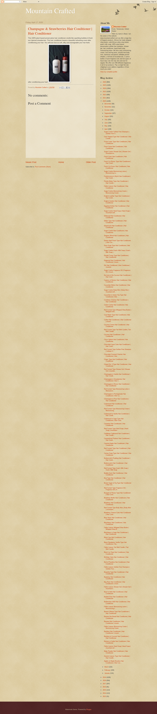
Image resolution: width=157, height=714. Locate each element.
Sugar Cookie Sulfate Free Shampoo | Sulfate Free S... (116, 132)
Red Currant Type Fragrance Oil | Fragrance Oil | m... (115, 489)
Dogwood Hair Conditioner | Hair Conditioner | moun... (114, 261)
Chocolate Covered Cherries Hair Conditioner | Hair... (115, 355)
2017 (104, 683)
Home (61, 162)
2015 (104, 690)
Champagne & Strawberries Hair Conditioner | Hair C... (114, 380)
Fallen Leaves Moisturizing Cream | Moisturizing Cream (115, 627)
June (106, 123)
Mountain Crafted (50, 10)
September (108, 113)
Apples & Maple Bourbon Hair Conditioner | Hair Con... (114, 662)
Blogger (88, 709)
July (106, 119)
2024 (104, 88)
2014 (104, 693)
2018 (104, 680)
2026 (104, 82)
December (108, 104)
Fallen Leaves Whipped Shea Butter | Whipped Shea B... (116, 528)
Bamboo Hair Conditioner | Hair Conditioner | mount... (114, 632)
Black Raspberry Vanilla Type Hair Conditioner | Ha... (115, 543)
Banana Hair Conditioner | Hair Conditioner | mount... (114, 622)
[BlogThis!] (62, 87)
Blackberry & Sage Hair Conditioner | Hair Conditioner (116, 533)
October (107, 110)
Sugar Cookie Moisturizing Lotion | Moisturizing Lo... (115, 172)
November (108, 107)
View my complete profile (108, 72)
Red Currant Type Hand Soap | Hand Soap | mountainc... (116, 429)
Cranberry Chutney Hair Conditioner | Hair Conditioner (116, 300)
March (106, 667)
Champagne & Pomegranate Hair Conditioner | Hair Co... (115, 394)
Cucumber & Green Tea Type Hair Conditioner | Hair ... (115, 296)
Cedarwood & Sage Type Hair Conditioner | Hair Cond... (114, 419)
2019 (104, 677)
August (107, 116)
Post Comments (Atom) (43, 167)
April (106, 129)
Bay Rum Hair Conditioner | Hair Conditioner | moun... (114, 583)
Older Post (91, 162)
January (107, 673)
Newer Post (31, 162)
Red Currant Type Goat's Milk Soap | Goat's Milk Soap (116, 469)
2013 (104, 696)
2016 (104, 687)
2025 (104, 85)
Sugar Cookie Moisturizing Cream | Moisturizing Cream (115, 192)
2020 (104, 101)
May (106, 126)
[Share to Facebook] (67, 87)
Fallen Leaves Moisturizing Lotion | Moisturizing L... (115, 607)
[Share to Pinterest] (69, 87)
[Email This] (60, 87)
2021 (104, 98)
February (107, 670)
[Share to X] (65, 87)
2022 (104, 95)
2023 (104, 91)
